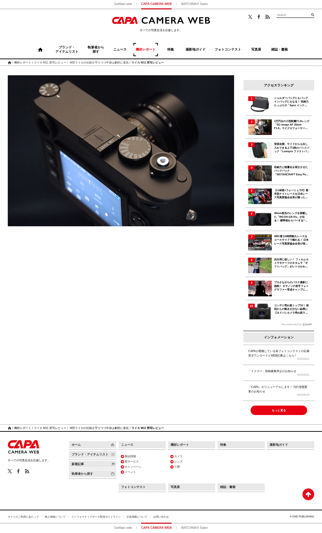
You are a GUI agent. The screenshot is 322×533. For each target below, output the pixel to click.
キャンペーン (133, 466)
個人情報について (55, 516)
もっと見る (279, 410)
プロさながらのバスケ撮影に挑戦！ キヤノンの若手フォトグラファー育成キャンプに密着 (291, 286)
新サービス (132, 461)
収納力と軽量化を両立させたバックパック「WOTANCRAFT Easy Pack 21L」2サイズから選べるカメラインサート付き (291, 171)
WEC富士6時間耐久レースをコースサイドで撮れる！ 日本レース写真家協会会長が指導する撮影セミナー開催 (291, 240)
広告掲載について (137, 516)
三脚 (177, 466)
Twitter (250, 17)
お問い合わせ (161, 516)
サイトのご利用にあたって (23, 516)
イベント (130, 472)
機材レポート (22, 62)
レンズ (178, 461)
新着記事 (78, 464)
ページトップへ (308, 494)
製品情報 (130, 456)
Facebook (259, 17)
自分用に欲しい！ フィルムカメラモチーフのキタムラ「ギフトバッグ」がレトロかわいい (291, 263)
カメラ (178, 456)
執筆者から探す (82, 473)
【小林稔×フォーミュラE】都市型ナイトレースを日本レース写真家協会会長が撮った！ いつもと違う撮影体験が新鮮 (291, 194)
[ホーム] (40, 49)
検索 (312, 14)
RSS (267, 17)
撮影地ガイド (279, 444)
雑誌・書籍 (227, 487)
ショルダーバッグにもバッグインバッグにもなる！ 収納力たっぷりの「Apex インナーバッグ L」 (291, 102)
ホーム (9, 62)
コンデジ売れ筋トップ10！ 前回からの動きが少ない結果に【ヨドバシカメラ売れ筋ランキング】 (291, 309)
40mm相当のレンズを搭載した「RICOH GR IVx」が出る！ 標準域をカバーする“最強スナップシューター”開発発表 (291, 217)
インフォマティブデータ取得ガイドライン (96, 516)
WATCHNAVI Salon (194, 3)
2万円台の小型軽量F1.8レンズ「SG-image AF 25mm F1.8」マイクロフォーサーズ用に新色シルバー (291, 125)
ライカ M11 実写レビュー (148, 62)
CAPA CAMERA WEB (156, 3)
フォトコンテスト (133, 487)
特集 (223, 444)
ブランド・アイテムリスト (90, 454)
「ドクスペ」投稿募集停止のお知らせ (272, 371)
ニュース (127, 444)
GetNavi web (123, 3)
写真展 (175, 487)
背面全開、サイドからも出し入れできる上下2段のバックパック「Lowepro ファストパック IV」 (291, 148)
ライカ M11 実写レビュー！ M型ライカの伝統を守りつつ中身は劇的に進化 (81, 62)
